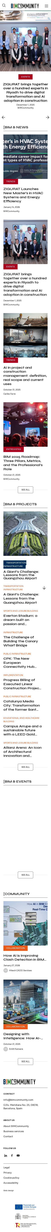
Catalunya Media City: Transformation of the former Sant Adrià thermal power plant (21, 709)
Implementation (13, 675)
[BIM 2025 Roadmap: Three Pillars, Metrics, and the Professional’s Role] (25, 424)
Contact (8, 1136)
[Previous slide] (3, 117)
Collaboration (15, 948)
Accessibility (10, 1182)
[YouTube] (18, 1155)
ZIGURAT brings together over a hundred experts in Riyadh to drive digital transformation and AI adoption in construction (25, 92)
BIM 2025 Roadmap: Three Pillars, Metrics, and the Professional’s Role (23, 463)
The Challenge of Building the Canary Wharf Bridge (20, 641)
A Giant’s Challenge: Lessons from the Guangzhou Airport (21, 575)
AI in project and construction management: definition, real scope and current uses (25, 376)
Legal (6, 1167)
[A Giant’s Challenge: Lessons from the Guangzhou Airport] (25, 533)
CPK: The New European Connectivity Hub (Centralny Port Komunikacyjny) (18, 667)
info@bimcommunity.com (18, 1099)
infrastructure (13, 632)
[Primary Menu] (46, 6)
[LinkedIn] (5, 1155)
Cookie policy (11, 1177)
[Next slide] (47, 117)
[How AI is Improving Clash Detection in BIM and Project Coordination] (25, 923)
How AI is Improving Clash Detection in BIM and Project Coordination (23, 962)
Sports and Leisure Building (20, 611)
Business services (13, 1131)
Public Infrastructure (17, 654)
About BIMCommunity (16, 1126)
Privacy (7, 1172)
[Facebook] (12, 1155)
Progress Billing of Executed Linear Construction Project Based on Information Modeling (22, 688)
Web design (8, 1190)
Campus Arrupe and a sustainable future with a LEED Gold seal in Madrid (22, 732)
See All (25, 489)
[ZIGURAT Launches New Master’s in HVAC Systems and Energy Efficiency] (25, 156)
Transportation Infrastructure (14, 564)
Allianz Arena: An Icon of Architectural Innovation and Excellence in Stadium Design (22, 756)
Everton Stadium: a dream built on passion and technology (20, 622)
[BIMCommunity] (25, 6)
